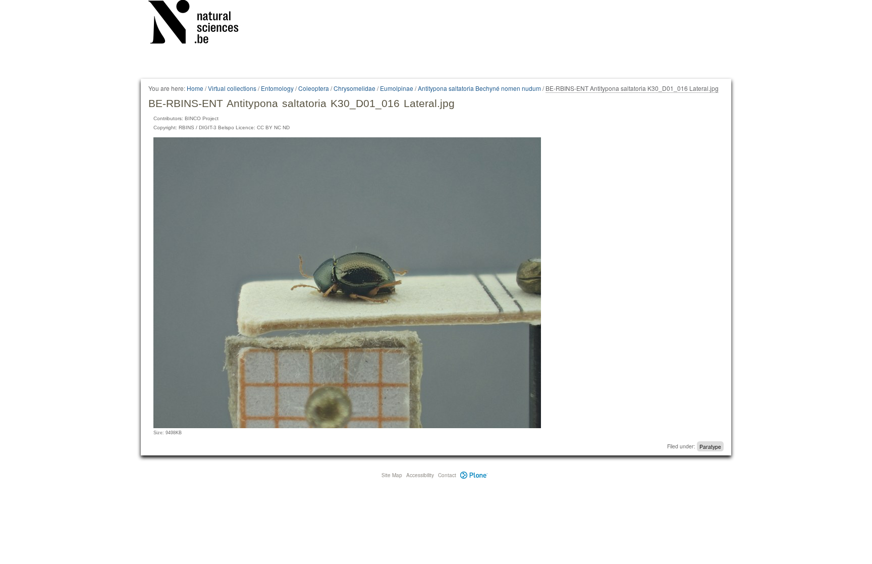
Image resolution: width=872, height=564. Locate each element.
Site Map (392, 475)
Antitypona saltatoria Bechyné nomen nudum (479, 88)
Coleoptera (313, 88)
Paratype (710, 446)
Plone (474, 475)
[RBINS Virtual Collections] (199, 23)
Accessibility (420, 475)
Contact (447, 475)
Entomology (277, 88)
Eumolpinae (396, 88)
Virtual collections (232, 88)
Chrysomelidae (354, 88)
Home (195, 88)
